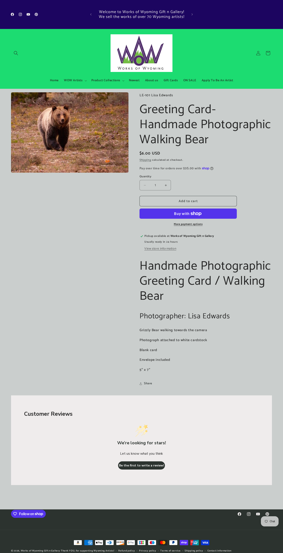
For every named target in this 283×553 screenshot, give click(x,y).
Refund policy (126, 551)
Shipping (145, 160)
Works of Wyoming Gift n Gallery (40, 551)
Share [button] (148, 383)
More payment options (188, 224)
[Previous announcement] (91, 14)
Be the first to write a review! (141, 465)
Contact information (219, 551)
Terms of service (170, 551)
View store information (160, 248)
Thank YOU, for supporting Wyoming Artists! (87, 551)
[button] (16, 53)
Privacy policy (147, 551)
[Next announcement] (192, 14)
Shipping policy (194, 551)
